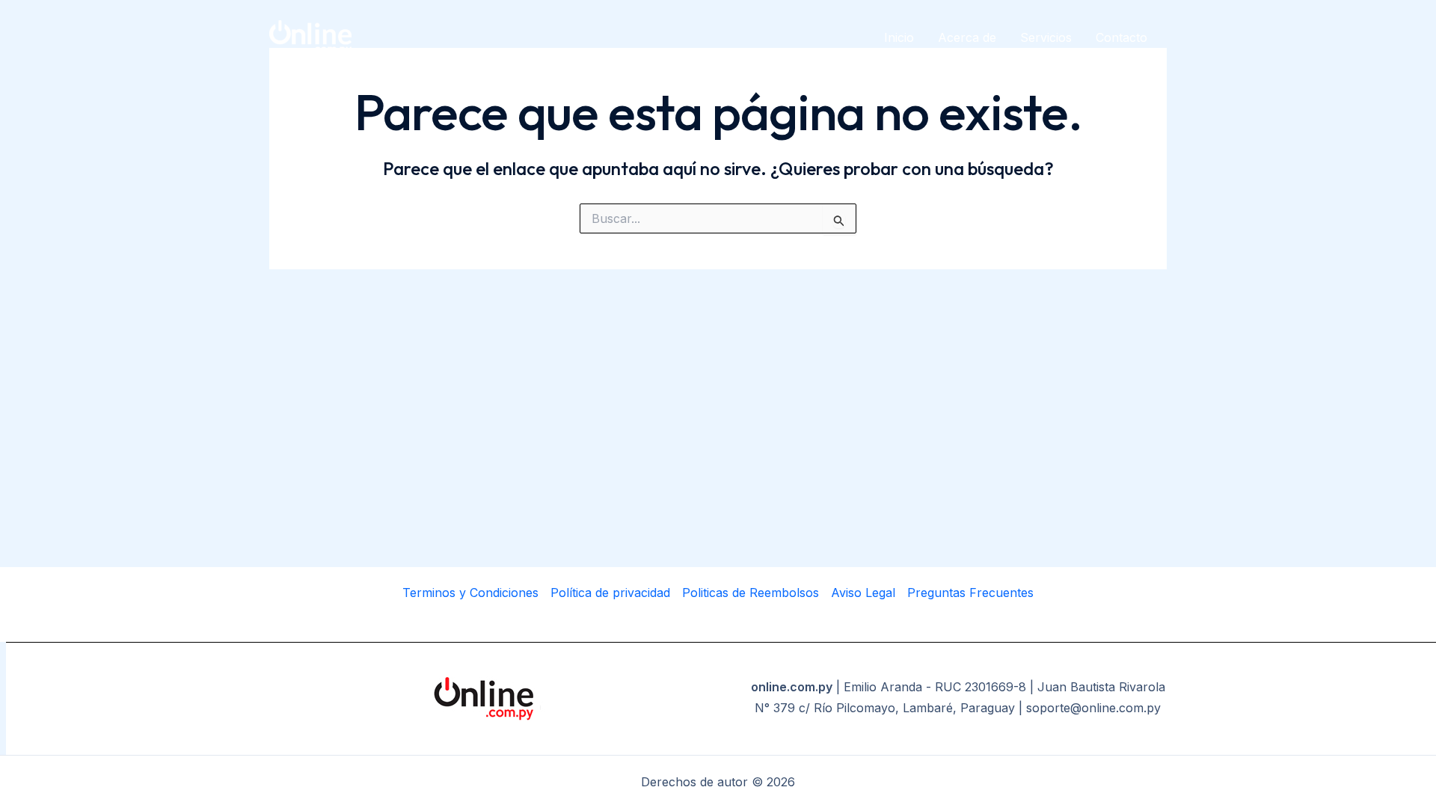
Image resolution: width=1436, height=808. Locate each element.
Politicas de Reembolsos (750, 592)
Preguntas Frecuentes (970, 592)
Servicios (1046, 37)
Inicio (899, 37)
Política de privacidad (610, 592)
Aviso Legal (863, 592)
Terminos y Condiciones (470, 592)
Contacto (1121, 37)
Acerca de (967, 37)
